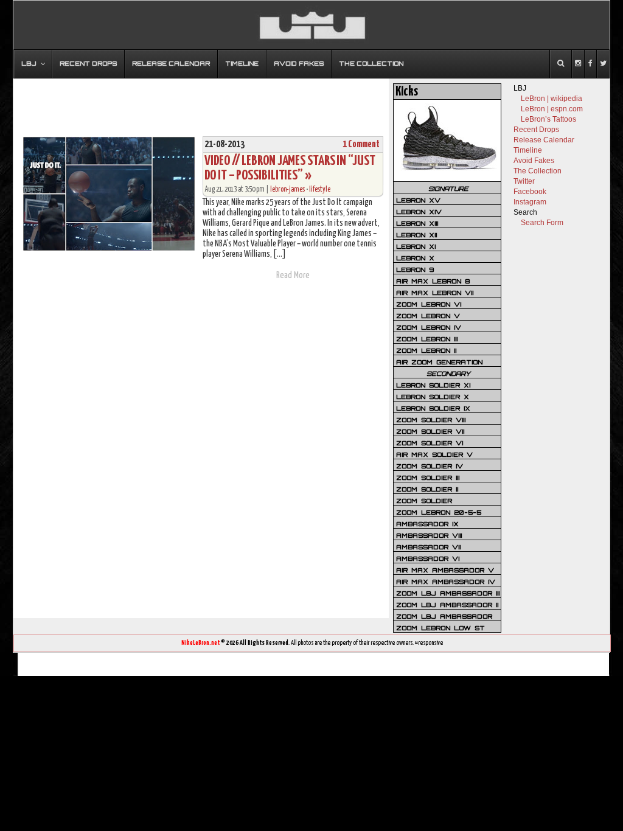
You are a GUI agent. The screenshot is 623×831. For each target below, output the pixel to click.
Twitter (524, 181)
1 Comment (361, 144)
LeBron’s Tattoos (548, 119)
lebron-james (287, 189)
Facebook (529, 191)
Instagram (529, 202)
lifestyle (319, 189)
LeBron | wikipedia (551, 98)
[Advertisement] (201, 101)
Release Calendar (543, 140)
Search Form (542, 222)
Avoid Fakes (533, 160)
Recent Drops (536, 129)
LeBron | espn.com (552, 109)
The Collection (537, 171)
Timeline (527, 150)
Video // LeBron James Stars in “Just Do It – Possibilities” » (289, 168)
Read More (293, 275)
